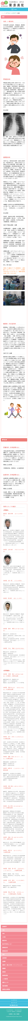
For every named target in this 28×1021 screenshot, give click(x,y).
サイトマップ (14, 1002)
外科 (3, 933)
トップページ (14, 1000)
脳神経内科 (5, 951)
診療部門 (4, 926)
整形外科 (4, 940)
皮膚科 (4, 961)
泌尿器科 (4, 958)
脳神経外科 (5, 947)
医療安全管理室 (6, 989)
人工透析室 (5, 978)
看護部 (4, 968)
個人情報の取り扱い (14, 1005)
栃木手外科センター (7, 944)
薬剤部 (4, 972)
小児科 (4, 937)
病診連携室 (5, 985)
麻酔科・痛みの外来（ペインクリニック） (12, 965)
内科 (3, 930)
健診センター (5, 982)
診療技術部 (5, 975)
